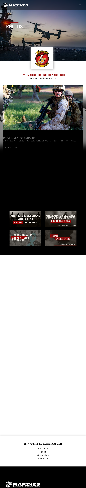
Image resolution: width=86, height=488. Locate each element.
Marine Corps (43, 484)
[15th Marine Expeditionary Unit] (16, 5)
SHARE (32, 179)
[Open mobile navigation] (80, 5)
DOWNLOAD (13, 179)
